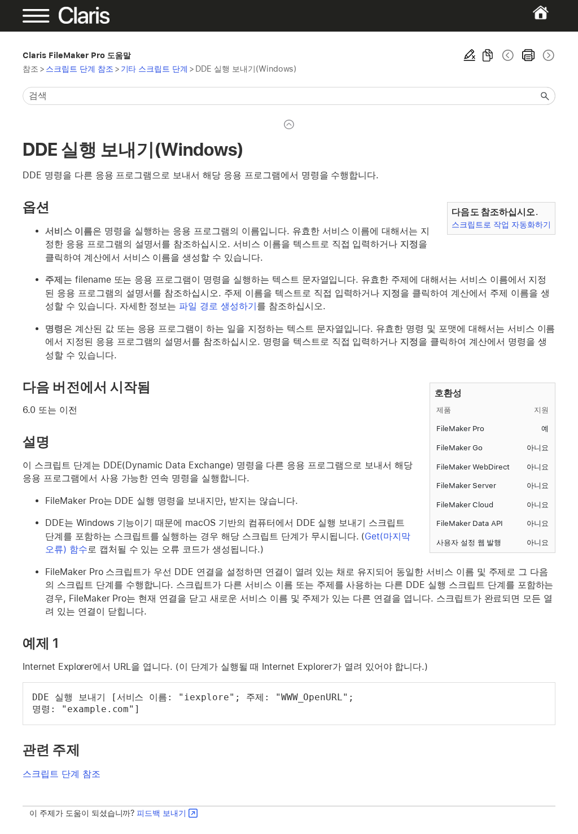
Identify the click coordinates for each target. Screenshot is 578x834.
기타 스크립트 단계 (155, 68)
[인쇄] (528, 55)
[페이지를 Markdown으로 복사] (487, 55)
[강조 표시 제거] (469, 55)
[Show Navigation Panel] (48, 15)
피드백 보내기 (161, 813)
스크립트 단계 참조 (79, 68)
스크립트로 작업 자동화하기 (501, 224)
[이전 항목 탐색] (508, 55)
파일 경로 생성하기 (218, 306)
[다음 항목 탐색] (547, 55)
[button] (545, 96)
